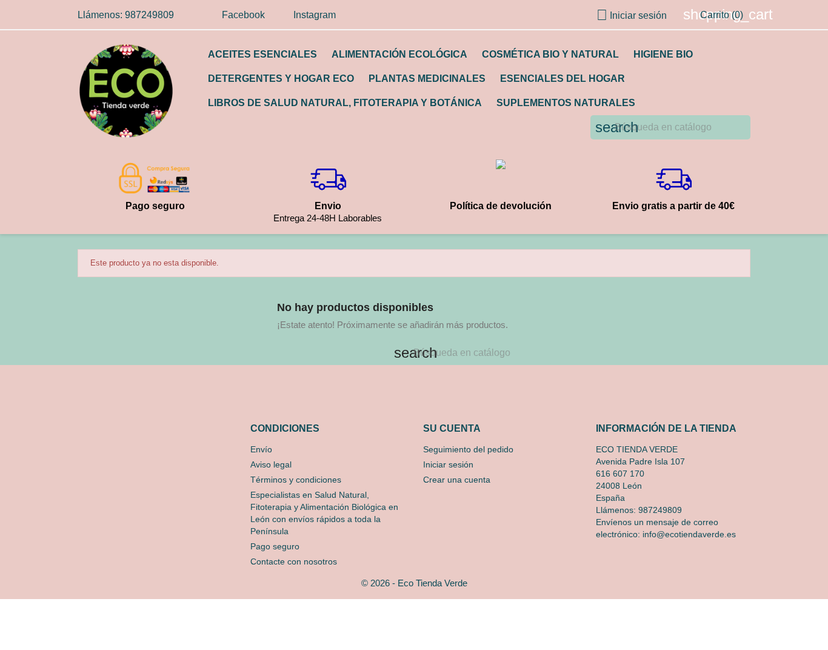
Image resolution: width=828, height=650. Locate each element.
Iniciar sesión (448, 464)
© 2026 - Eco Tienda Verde (414, 583)
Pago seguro (274, 546)
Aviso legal (271, 464)
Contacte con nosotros (293, 561)
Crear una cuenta (456, 479)
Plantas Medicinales (427, 78)
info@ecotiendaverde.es (689, 534)
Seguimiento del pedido (468, 449)
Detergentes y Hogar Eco (281, 78)
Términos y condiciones (295, 479)
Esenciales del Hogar (562, 78)
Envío (261, 449)
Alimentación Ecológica (399, 54)
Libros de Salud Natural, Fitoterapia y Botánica (345, 103)
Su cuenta (452, 428)
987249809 (660, 510)
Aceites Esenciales (262, 54)
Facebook (243, 15)
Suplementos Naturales (565, 103)
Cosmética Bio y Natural (550, 54)
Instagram (314, 15)
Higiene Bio (663, 54)
